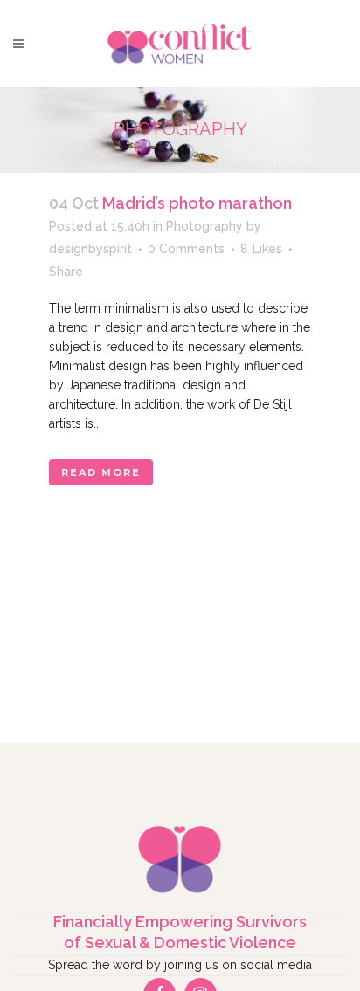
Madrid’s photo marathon (197, 203)
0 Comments (186, 249)
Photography (204, 226)
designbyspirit (90, 249)
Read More (101, 472)
